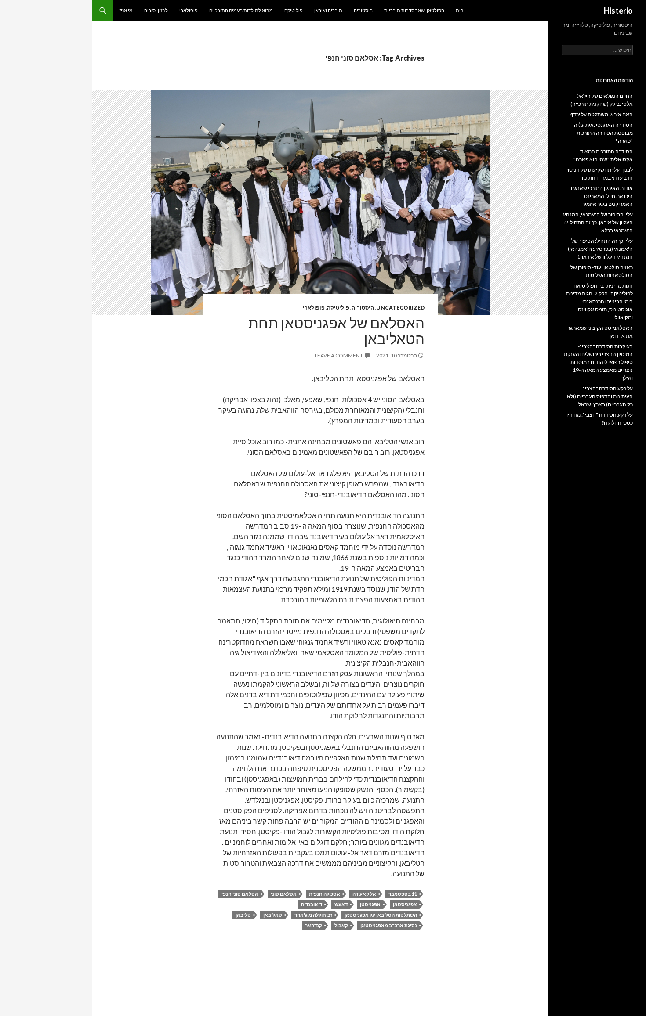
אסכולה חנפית (324, 894)
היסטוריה (363, 10)
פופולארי (188, 10)
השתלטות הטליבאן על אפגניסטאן (381, 915)
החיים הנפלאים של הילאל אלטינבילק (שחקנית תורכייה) (601, 100)
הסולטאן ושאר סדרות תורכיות (414, 10)
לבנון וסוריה (156, 10)
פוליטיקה (293, 10)
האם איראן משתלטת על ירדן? (601, 114)
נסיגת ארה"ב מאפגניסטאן (388, 925)
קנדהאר (313, 925)
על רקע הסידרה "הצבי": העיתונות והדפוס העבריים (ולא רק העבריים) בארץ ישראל (600, 396)
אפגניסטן (370, 904)
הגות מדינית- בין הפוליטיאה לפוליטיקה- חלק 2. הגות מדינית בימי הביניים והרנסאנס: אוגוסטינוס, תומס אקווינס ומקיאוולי (599, 301)
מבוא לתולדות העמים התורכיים (241, 10)
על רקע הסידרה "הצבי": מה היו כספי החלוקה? (599, 418)
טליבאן (243, 915)
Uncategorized (400, 307)
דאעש (341, 904)
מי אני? (126, 10)
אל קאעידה (364, 894)
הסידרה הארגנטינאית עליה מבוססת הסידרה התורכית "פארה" (603, 133)
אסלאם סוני (284, 894)
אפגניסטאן (405, 904)
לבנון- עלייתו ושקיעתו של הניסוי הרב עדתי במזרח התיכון (599, 173)
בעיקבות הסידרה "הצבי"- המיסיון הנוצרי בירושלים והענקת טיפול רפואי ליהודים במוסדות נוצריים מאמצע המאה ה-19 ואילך (598, 362)
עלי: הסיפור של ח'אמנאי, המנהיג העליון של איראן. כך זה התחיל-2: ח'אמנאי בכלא (598, 222)
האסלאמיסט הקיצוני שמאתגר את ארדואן (600, 331)
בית (460, 10)
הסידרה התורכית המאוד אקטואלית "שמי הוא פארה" (603, 155)
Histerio (618, 10)
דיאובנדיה (311, 904)
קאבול (341, 925)
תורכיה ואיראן (328, 10)
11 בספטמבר (402, 894)
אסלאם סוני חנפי (239, 894)
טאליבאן (272, 915)
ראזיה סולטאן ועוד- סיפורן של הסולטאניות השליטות (601, 271)
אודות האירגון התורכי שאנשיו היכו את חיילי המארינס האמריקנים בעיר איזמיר (602, 196)
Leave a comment (339, 355)
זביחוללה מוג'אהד (313, 915)
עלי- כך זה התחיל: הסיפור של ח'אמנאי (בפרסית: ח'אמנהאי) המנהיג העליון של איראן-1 (600, 249)
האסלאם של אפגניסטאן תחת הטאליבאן (336, 330)
